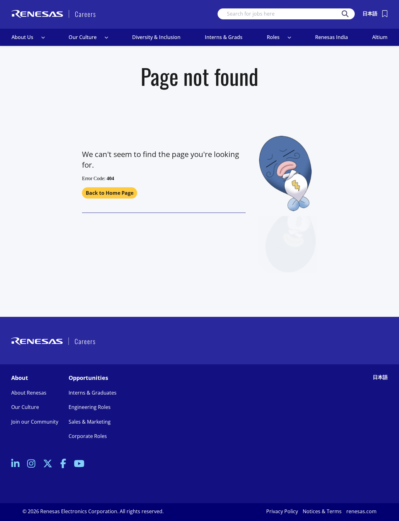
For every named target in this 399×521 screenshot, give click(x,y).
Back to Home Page (109, 192)
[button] (43, 37)
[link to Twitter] (47, 464)
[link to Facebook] (63, 464)
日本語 (370, 13)
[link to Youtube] (79, 464)
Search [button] (345, 13)
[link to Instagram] (31, 464)
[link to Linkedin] (15, 464)
